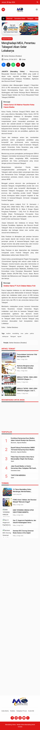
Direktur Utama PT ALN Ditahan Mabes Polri (19, 286)
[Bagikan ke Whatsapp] (13, 65)
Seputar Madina (7, 39)
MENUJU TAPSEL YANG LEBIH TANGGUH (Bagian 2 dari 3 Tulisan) (27, 391)
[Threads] (20, 718)
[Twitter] (28, 718)
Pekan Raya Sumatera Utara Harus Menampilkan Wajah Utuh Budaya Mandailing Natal (22, 459)
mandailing (15, 333)
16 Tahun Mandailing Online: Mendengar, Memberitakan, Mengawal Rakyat (22, 491)
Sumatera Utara (19, 18)
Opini (12, 461)
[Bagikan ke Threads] (23, 65)
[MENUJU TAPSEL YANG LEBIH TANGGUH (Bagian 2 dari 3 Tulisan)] (9, 391)
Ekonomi (13, 442)
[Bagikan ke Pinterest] (18, 65)
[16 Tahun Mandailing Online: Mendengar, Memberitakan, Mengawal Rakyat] (7, 492)
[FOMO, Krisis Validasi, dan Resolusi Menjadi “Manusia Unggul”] (7, 502)
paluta (32, 333)
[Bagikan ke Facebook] (4, 65)
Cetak (24, 59)
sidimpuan (5, 336)
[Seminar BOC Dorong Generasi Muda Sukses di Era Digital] (7, 533)
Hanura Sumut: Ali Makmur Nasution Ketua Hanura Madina (18, 106)
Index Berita (5, 711)
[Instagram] (16, 718)
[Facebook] (12, 718)
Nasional (9, 18)
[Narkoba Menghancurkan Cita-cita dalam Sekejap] (9, 369)
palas (26, 333)
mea (22, 333)
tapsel (19, 336)
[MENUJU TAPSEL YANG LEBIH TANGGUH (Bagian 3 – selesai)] (9, 380)
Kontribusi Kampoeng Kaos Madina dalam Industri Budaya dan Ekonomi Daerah (23, 440)
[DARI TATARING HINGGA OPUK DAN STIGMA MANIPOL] (7, 513)
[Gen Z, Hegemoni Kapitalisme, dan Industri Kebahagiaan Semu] (7, 523)
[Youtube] (24, 718)
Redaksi (12, 711)
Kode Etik (31, 711)
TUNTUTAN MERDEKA (18, 475)
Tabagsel (30, 18)
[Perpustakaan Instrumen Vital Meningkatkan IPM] (9, 357)
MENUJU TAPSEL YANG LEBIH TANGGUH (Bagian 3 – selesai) (27, 379)
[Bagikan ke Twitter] (8, 65)
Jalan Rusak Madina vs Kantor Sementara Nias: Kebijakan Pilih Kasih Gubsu (23, 468)
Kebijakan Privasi (22, 711)
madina (8, 333)
